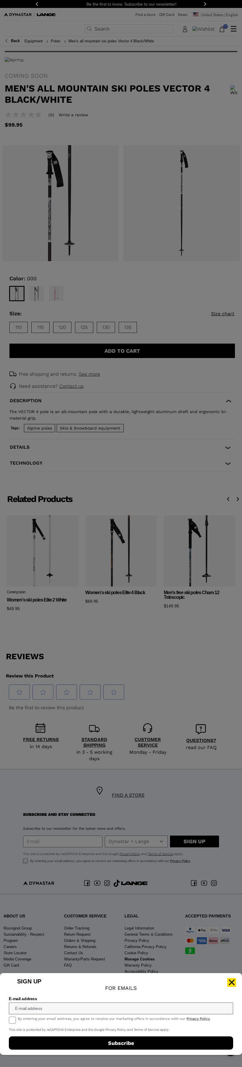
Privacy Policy (198, 1019)
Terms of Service (146, 1030)
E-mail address (23, 998)
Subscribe (121, 1043)
